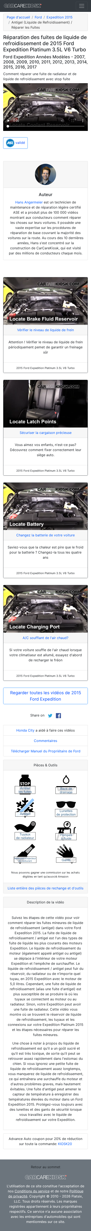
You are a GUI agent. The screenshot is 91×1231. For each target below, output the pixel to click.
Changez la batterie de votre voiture (45, 535)
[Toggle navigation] (82, 6)
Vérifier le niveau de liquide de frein (45, 330)
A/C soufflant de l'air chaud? (45, 638)
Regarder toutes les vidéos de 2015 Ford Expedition (45, 696)
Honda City (25, 730)
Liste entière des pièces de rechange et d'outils (45, 888)
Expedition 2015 (60, 17)
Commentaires (45, 741)
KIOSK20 (65, 1144)
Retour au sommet (45, 1167)
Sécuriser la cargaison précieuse (46, 432)
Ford (38, 17)
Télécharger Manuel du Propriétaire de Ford (45, 751)
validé (19, 143)
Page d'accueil (18, 17)
